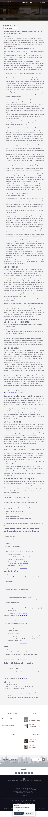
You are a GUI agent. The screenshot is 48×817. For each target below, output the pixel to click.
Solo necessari (29, 813)
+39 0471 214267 (29, 780)
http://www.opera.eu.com (9, 282)
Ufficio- (32, 741)
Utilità (35, 2)
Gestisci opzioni (17, 810)
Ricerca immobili (25, 2)
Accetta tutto (19, 813)
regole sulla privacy (36, 808)
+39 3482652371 (26, 787)
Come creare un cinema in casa (8, 724)
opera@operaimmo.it (34, 787)
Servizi (31, 2)
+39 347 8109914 (23, 800)
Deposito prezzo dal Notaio (7, 718)
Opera (43, 2)
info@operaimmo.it (24, 104)
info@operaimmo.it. (10, 46)
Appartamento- (34, 720)
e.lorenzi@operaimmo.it (31, 800)
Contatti (39, 2)
